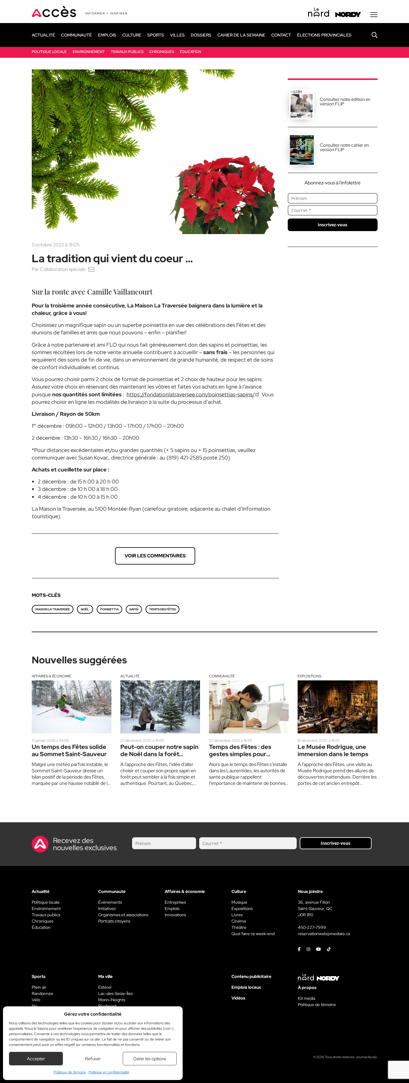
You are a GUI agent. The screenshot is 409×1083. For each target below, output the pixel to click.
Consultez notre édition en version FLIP (345, 101)
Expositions (309, 676)
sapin (133, 609)
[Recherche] (370, 35)
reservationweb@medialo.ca (324, 933)
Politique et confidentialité (109, 1072)
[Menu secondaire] (374, 14)
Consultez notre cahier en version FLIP (344, 147)
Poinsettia (109, 609)
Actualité (130, 676)
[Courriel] (91, 269)
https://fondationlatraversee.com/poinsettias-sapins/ (191, 394)
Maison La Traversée (52, 609)
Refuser (93, 1059)
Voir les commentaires (155, 556)
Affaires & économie (51, 676)
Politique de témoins (70, 1072)
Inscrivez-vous (332, 224)
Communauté (222, 676)
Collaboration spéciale (63, 269)
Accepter (36, 1059)
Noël (85, 609)
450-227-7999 (312, 927)
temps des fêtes (162, 609)
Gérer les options (149, 1059)
